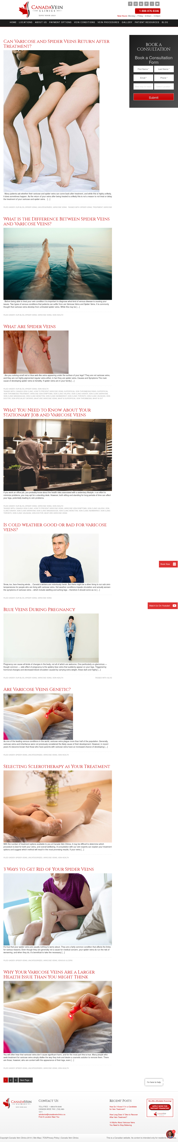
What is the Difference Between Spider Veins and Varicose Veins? (56, 221)
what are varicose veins (45, 398)
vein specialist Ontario (22, 398)
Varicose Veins (60, 207)
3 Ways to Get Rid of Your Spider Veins (48, 869)
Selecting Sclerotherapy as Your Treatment (56, 767)
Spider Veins (31, 207)
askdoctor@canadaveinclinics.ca (52, 1114)
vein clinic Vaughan (96, 396)
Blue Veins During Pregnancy (39, 610)
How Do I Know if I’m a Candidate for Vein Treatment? (123, 1108)
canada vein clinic (24, 391)
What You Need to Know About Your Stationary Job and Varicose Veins (47, 412)
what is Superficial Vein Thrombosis (75, 398)
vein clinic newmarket (56, 396)
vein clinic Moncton (35, 396)
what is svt (98, 398)
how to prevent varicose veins (48, 391)
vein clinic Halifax (62, 393)
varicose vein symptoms (41, 393)
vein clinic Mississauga (14, 396)
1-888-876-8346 (149, 11)
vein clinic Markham (98, 393)
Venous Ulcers (65, 960)
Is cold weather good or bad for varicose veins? (55, 527)
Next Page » (25, 1080)
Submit (153, 97)
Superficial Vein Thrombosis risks (80, 391)
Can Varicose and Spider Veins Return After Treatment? (56, 44)
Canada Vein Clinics (41, 9)
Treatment (98, 207)
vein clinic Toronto (77, 396)
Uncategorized (45, 207)
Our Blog (20, 207)
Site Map (37, 1137)
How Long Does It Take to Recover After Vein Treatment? (124, 1115)
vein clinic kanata (79, 393)
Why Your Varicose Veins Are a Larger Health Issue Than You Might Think (49, 974)
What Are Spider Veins (29, 327)
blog (109, 677)
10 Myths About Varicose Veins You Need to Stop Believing (122, 1123)
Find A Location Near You (49, 1117)
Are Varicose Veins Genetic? (37, 690)
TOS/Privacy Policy (51, 1137)
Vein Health (57, 315)
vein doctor (37, 513)
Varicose (107, 207)
